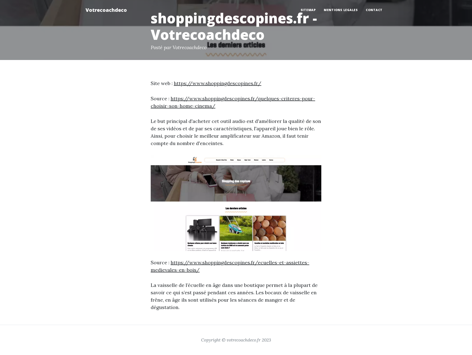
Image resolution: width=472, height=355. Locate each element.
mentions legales (341, 10)
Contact (374, 10)
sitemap (308, 10)
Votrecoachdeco (106, 10)
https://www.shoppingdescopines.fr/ (217, 83)
